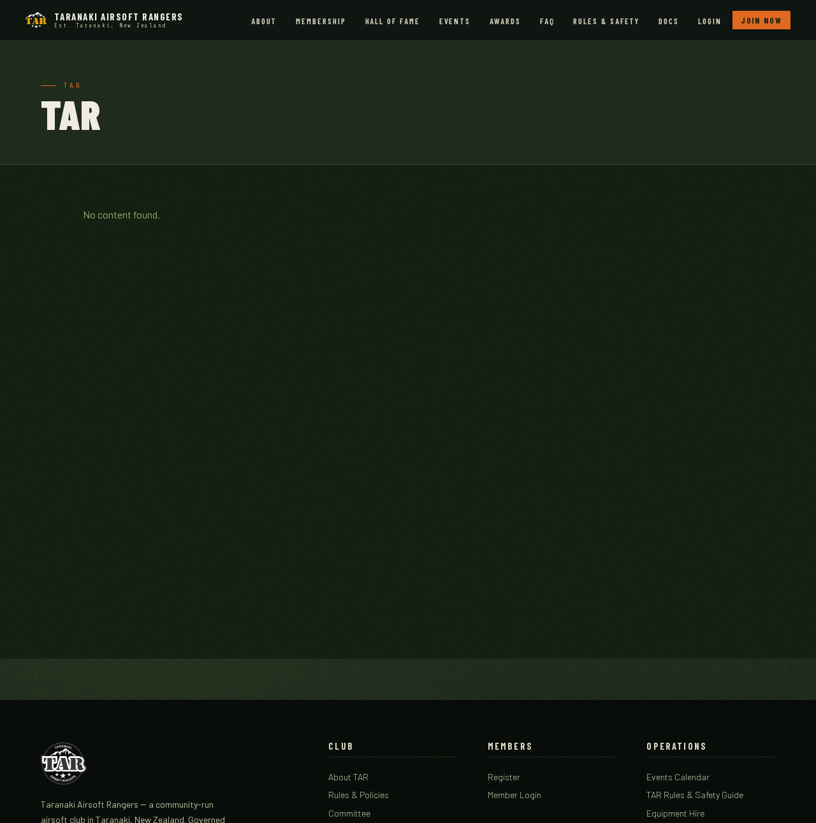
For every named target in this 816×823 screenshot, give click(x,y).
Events (455, 21)
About (264, 21)
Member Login (514, 794)
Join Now (761, 20)
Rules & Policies (358, 794)
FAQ (547, 21)
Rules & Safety (606, 21)
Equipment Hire (675, 813)
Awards (505, 21)
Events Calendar (678, 776)
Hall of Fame (392, 21)
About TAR (348, 776)
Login (710, 21)
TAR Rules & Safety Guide (694, 794)
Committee (349, 813)
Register (504, 776)
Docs (669, 21)
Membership (321, 21)
